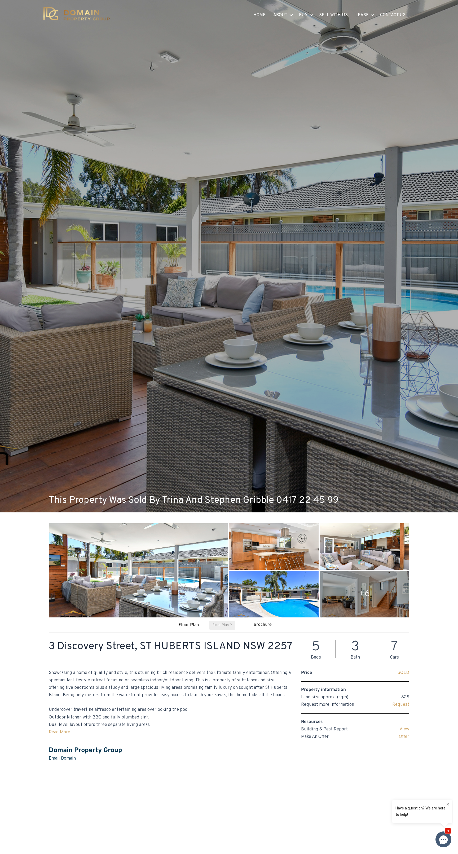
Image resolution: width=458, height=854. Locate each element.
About (280, 15)
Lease (362, 15)
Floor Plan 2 (222, 625)
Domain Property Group (85, 750)
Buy (303, 15)
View (404, 729)
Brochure (263, 625)
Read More (59, 732)
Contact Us (393, 15)
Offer (404, 737)
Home (259, 15)
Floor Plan (189, 625)
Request (400, 705)
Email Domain (62, 758)
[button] (291, 15)
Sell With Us (333, 15)
